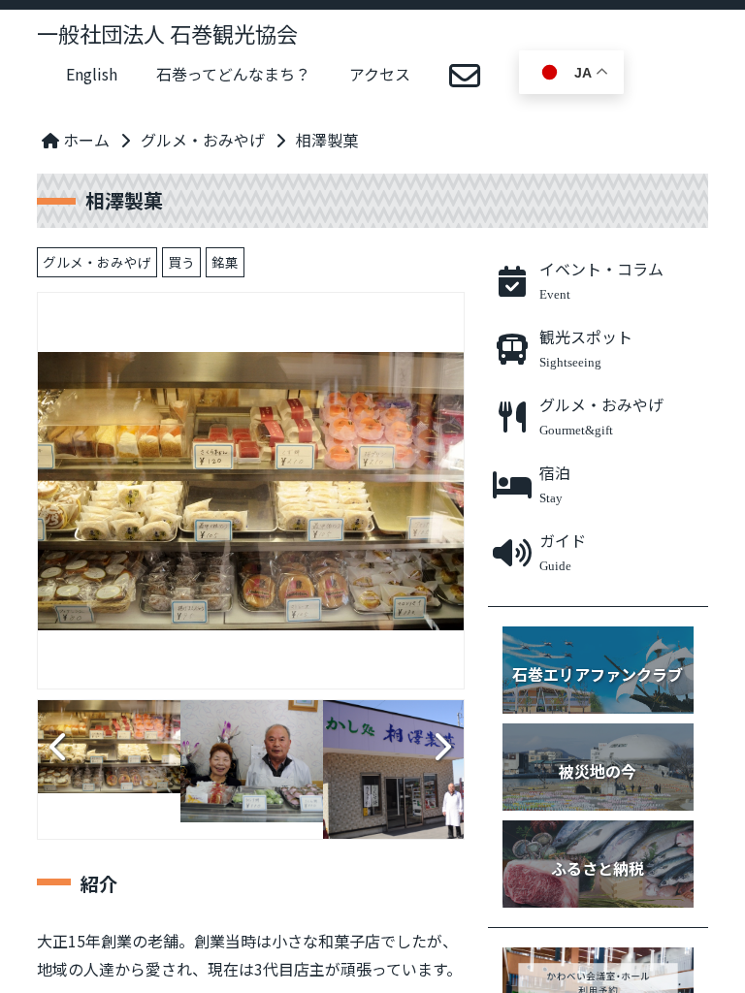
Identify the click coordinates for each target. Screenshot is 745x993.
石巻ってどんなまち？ (233, 73)
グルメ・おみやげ (203, 139)
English (91, 73)
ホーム (84, 139)
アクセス (379, 73)
